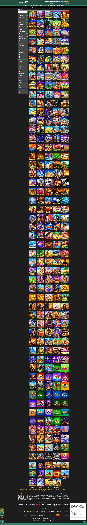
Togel (45, 5)
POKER (55, 5)
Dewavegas (20, 493)
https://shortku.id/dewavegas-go (76, 513)
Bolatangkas (50, 5)
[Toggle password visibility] (58, 1)
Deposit (58, 5)
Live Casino (25, 5)
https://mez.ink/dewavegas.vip (75, 515)
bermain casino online (63, 494)
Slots (29, 5)
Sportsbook (37, 5)
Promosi (62, 5)
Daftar (66, 1)
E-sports (41, 5)
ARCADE (32, 5)
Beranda (20, 5)
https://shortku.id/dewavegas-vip (76, 514)
